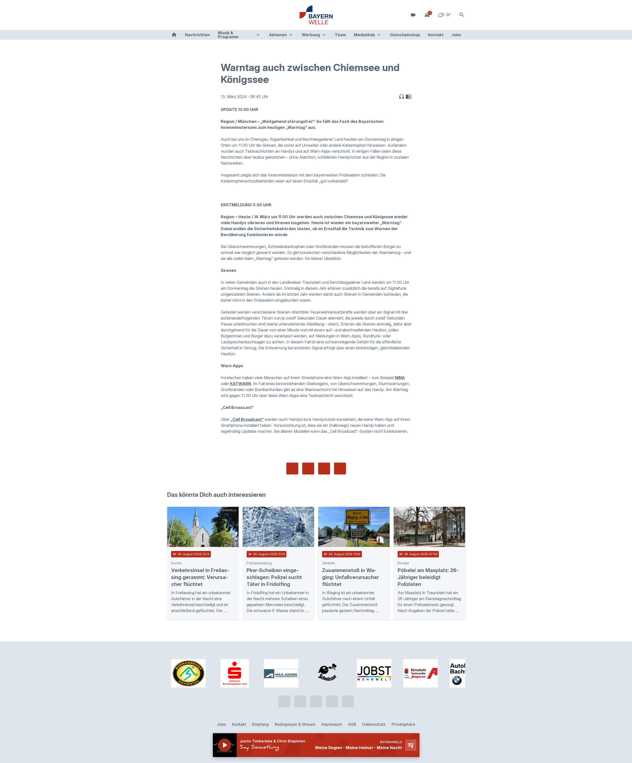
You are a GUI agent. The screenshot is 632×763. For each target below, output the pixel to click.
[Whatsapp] (182, 15)
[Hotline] (172, 15)
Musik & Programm (228, 34)
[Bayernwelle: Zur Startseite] (316, 15)
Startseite (174, 35)
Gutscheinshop (405, 34)
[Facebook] (192, 15)
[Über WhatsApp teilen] (324, 468)
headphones (402, 97)
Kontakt (436, 34)
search (462, 15)
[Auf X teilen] (308, 468)
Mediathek (364, 34)
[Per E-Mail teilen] (340, 468)
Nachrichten (197, 34)
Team (340, 34)
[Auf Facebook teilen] (292, 468)
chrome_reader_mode (408, 97)
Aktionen (278, 34)
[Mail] (212, 15)
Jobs (456, 34)
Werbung (311, 34)
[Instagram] (202, 15)
